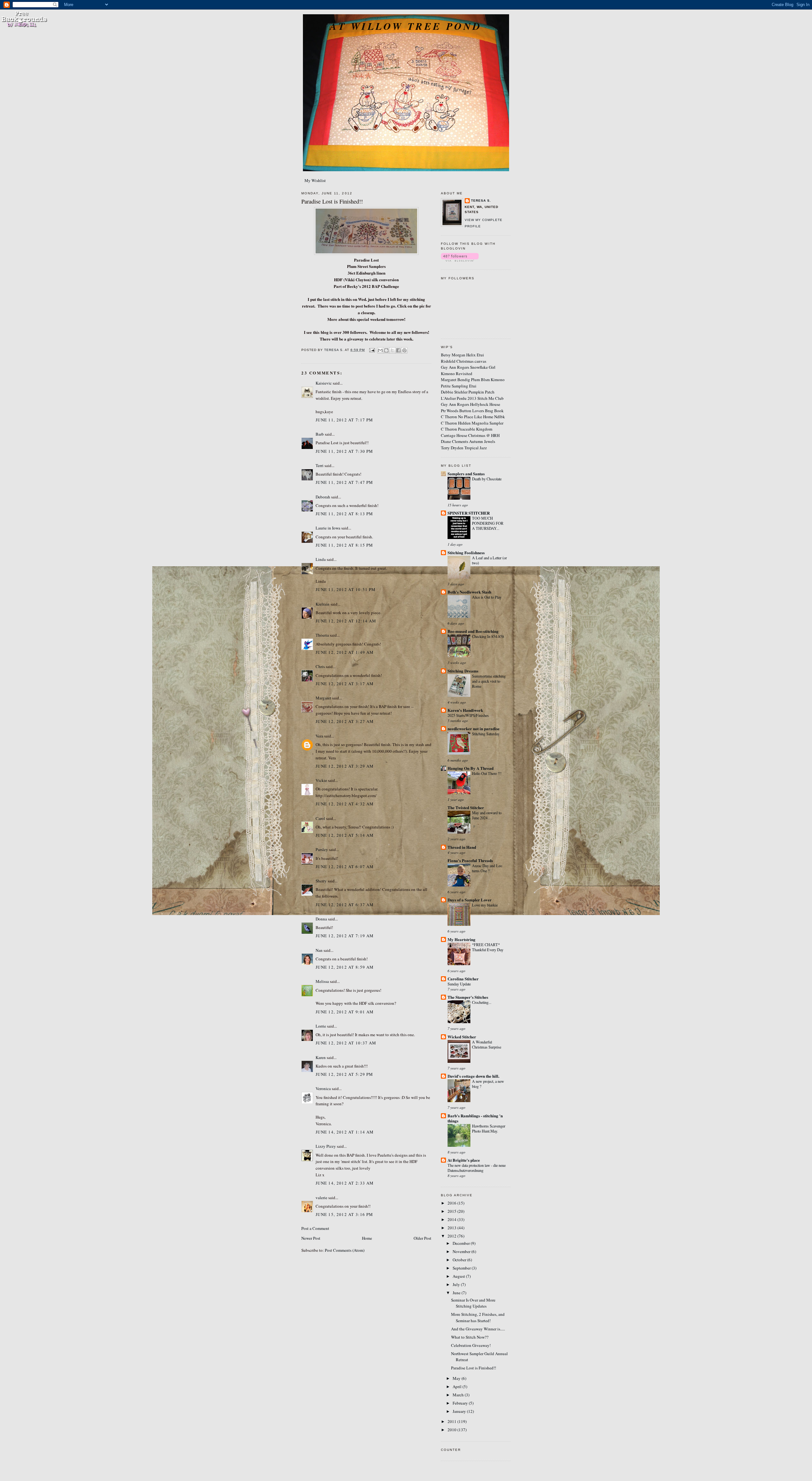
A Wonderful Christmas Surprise (486, 1044)
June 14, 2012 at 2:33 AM (345, 1183)
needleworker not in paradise (474, 728)
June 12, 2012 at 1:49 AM (345, 652)
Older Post (422, 1238)
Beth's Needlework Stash (469, 592)
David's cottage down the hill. (473, 1076)
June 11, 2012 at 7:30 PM (344, 451)
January (460, 1411)
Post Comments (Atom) (344, 1250)
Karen (321, 1057)
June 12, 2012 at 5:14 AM (345, 835)
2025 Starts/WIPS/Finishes (468, 715)
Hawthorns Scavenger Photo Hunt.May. (488, 1128)
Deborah (323, 497)
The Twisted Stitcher (466, 807)
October (460, 1260)
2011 (452, 1421)
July (457, 1284)
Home (367, 1238)
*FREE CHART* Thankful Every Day (487, 947)
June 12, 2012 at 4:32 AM (345, 804)
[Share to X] (392, 350)
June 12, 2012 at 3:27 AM (345, 721)
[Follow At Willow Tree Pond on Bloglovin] (460, 260)
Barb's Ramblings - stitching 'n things (475, 1118)
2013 (452, 1228)
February (461, 1403)
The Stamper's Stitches (468, 997)
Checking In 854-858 (488, 636)
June (457, 1293)
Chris (320, 666)
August (459, 1276)
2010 (452, 1429)
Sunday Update (459, 983)
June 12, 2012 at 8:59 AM (345, 967)
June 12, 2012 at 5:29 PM (344, 1074)
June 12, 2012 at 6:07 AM (345, 866)
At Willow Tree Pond (406, 26)
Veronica (323, 1088)
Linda (321, 559)
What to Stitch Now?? (469, 1337)
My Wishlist (315, 180)
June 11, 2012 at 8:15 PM (344, 545)
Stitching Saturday (486, 733)
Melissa (322, 981)
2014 (452, 1219)
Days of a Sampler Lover (470, 900)
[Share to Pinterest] (404, 350)
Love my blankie (485, 904)
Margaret (323, 698)
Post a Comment (315, 1228)
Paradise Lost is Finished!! (473, 1368)
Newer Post (310, 1238)
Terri (320, 465)
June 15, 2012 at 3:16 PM (344, 1214)
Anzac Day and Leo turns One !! (487, 868)
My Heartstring (461, 939)
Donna (321, 919)
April (457, 1386)
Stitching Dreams (463, 671)
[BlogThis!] (386, 350)
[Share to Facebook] (398, 350)
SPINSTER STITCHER (469, 513)
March (459, 1395)
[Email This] (380, 350)
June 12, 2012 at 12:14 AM (346, 621)
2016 (452, 1203)
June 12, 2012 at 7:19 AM (345, 936)
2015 (452, 1211)
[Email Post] (371, 350)
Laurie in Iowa (328, 528)
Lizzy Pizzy (326, 1146)
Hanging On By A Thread (471, 768)
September (462, 1268)
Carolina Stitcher (463, 979)
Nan (319, 950)
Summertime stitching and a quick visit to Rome (489, 681)
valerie (321, 1197)
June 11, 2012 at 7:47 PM (344, 482)
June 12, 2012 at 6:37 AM (345, 904)
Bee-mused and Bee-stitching (473, 631)
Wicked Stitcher (462, 1037)
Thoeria (322, 635)
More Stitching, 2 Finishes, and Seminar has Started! (478, 1317)
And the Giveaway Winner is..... (478, 1329)
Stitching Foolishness (466, 552)
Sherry (321, 881)
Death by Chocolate (486, 478)
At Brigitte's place (464, 1160)
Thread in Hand (462, 847)
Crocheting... (481, 1002)
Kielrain (323, 604)
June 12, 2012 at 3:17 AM (345, 683)
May (457, 1378)
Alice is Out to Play (486, 597)
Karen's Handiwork (465, 710)
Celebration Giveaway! (471, 1345)
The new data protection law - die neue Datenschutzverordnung (477, 1168)
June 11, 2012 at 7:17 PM (344, 420)
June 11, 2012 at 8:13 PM (344, 513)
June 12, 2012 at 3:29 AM (345, 766)
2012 (452, 1236)
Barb (320, 434)
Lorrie (321, 1026)
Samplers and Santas (466, 474)
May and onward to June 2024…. (486, 815)
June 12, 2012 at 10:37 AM (346, 1043)
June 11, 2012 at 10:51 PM (346, 589)
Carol (320, 818)
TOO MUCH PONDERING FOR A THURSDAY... (487, 523)
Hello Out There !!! (486, 773)
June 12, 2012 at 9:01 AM (345, 1012)
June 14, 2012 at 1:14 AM (345, 1132)
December (462, 1243)
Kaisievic (324, 383)
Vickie (321, 780)
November (462, 1251)
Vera (319, 736)
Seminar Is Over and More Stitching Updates (473, 1303)
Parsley (322, 849)
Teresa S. (481, 200)
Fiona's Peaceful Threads (470, 860)
